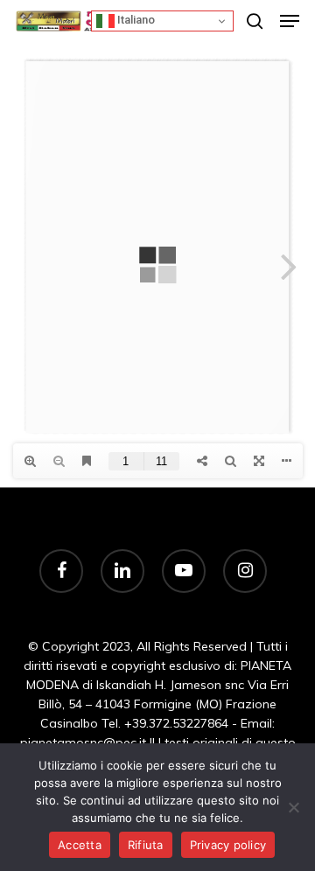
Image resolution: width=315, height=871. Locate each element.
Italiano (135, 19)
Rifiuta (146, 845)
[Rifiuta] (293, 807)
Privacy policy (228, 845)
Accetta (80, 845)
